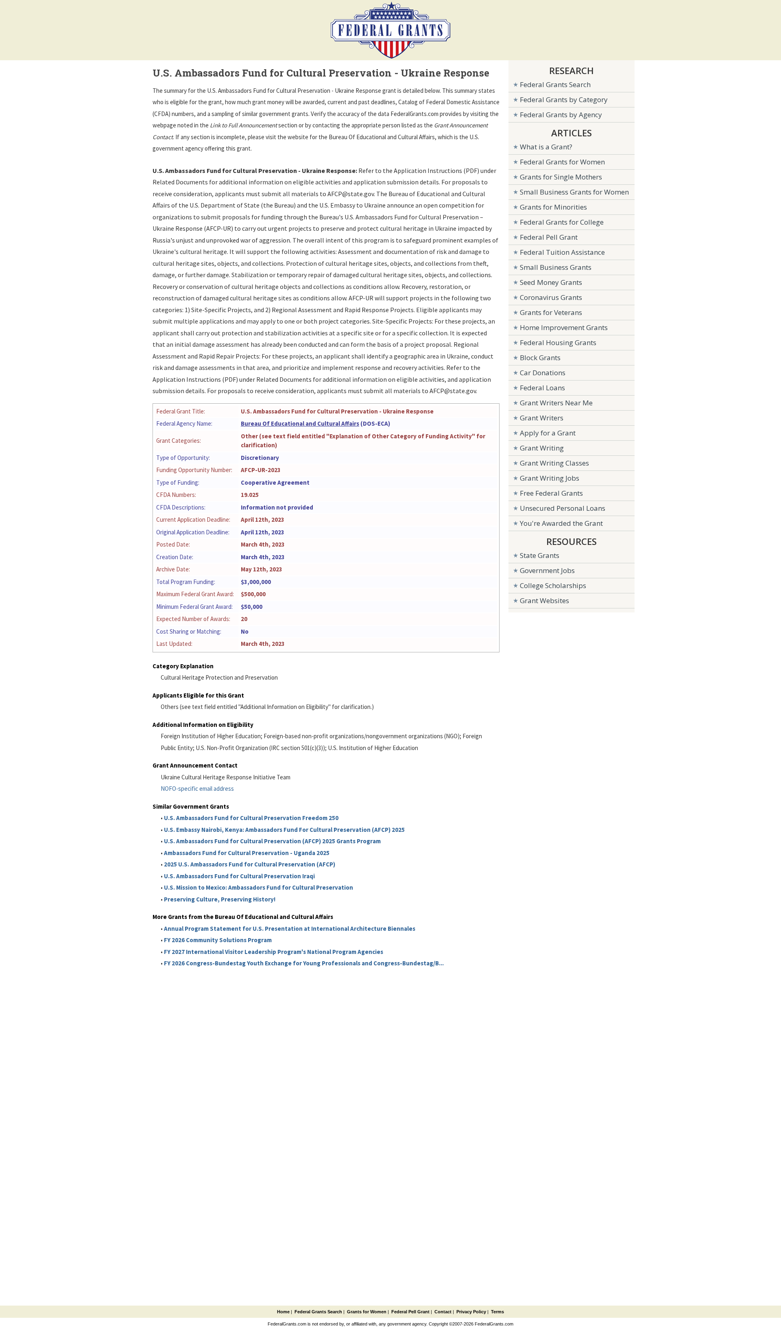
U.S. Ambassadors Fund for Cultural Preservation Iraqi (239, 876)
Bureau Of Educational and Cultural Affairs (300, 423)
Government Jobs (547, 570)
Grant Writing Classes (554, 463)
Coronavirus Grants (551, 297)
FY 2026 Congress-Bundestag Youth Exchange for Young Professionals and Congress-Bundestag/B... (304, 963)
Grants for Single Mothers (561, 177)
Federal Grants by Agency (561, 114)
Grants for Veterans (551, 312)
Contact (443, 1311)
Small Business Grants (555, 267)
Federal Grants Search (555, 84)
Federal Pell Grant (549, 237)
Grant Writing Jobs (549, 478)
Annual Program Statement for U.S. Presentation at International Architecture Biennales (289, 928)
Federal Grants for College (562, 222)
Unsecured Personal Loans (562, 508)
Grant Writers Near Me (556, 402)
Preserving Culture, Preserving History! (219, 899)
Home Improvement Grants (564, 327)
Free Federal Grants (551, 493)
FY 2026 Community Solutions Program (218, 940)
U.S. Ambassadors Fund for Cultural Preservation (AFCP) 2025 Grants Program (272, 841)
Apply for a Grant (548, 433)
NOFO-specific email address (197, 788)
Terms (497, 1311)
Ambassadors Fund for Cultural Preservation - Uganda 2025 (246, 853)
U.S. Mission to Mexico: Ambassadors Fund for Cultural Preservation (258, 887)
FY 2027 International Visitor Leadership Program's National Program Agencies (273, 952)
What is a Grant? (546, 146)
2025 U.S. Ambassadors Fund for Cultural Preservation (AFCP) (249, 864)
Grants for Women (366, 1311)
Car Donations (542, 372)
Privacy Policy (471, 1311)
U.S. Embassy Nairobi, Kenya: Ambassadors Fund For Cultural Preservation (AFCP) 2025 (284, 829)
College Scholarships (553, 585)
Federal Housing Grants (558, 342)
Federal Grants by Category (564, 99)
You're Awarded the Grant (561, 523)
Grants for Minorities (553, 207)
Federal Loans (542, 387)
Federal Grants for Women (562, 161)
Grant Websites (544, 600)
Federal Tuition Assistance (562, 252)
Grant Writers (541, 417)
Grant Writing (542, 448)
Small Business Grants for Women (574, 192)
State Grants (539, 555)
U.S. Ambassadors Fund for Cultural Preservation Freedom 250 (251, 818)
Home (283, 1311)
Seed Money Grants (551, 282)
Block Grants (540, 357)
